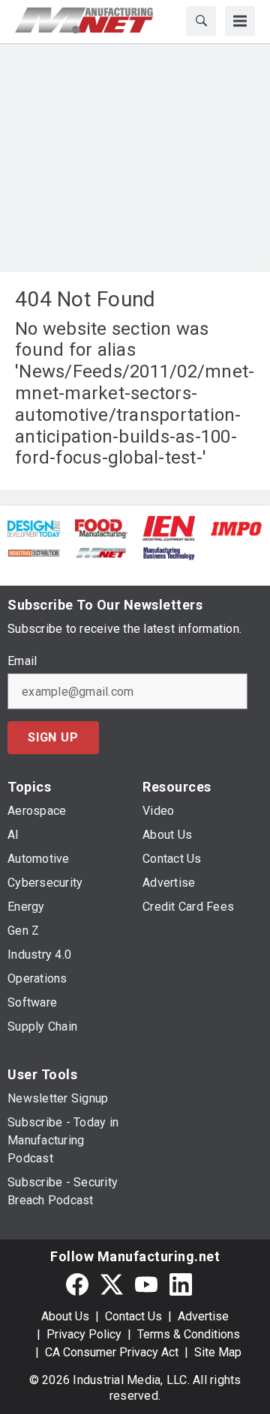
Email (22, 661)
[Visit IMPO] (236, 528)
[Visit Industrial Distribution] (34, 551)
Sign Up (53, 737)
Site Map (218, 1352)
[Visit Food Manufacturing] (101, 528)
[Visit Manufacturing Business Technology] (168, 551)
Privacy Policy (84, 1334)
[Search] (201, 21)
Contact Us (133, 1316)
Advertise (203, 1316)
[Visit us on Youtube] (146, 1284)
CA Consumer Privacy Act (111, 1352)
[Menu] (240, 21)
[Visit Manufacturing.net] (101, 551)
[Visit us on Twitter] (111, 1284)
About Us (65, 1316)
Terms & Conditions (188, 1334)
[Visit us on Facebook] (77, 1284)
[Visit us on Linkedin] (181, 1284)
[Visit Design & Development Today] (34, 528)
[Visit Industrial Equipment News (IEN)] (168, 528)
